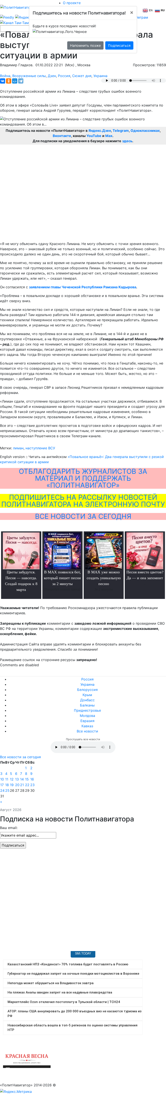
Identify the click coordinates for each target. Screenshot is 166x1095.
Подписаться (119, 45)
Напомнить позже (85, 45)
